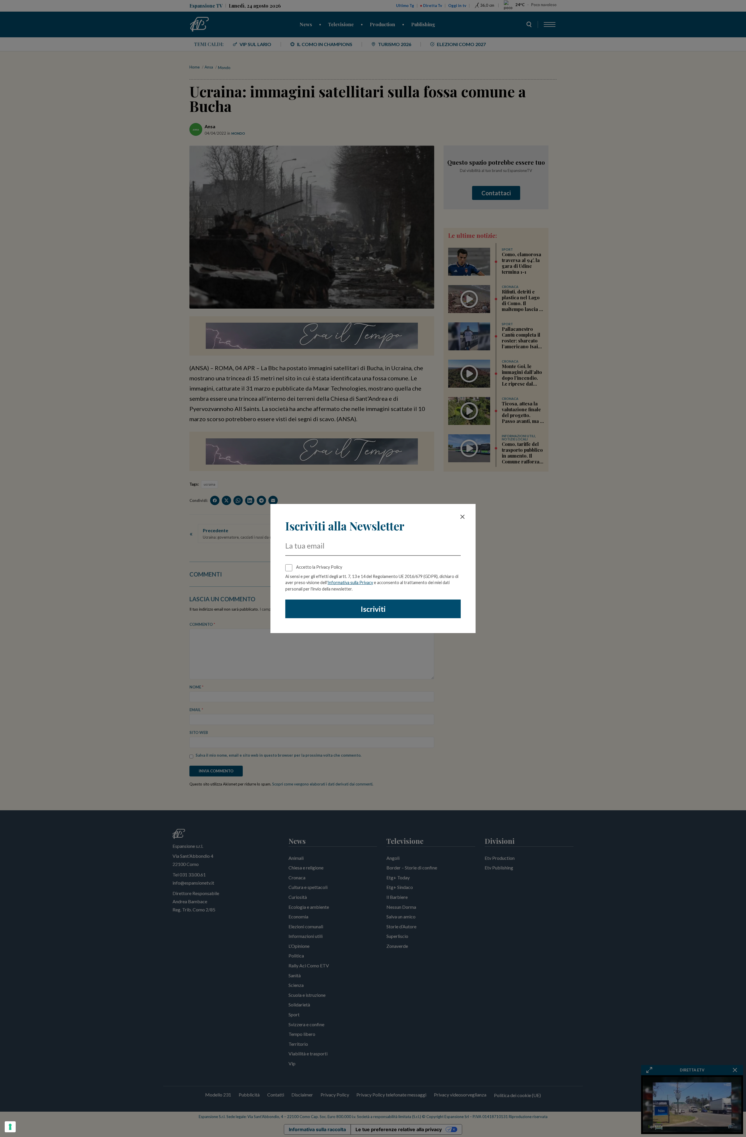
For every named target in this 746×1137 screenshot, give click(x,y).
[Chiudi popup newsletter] (462, 516)
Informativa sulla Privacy (350, 582)
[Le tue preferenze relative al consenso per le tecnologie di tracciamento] (10, 1126)
